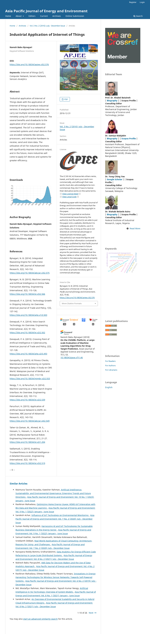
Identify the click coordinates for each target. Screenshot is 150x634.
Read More (135, 228)
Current (44, 16)
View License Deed (70, 193)
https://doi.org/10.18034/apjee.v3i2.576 (29, 64)
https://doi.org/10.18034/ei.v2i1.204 (27, 442)
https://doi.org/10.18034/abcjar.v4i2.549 (30, 421)
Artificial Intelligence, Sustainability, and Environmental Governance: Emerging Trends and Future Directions (53, 493)
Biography (112, 100)
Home (8, 16)
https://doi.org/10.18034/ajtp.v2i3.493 (28, 353)
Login (142, 2)
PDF (66, 99)
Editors (32, 16)
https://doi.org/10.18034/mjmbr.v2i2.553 (30, 378)
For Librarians (111, 370)
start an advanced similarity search (40, 619)
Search (139, 16)
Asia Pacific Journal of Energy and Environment (46, 10)
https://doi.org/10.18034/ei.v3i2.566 (27, 294)
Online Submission (74, 16)
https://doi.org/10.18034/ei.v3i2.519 (27, 463)
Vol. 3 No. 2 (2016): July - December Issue (47, 25)
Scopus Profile (128, 138)
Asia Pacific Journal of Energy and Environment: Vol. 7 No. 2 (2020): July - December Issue (55, 519)
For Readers (110, 361)
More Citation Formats (72, 303)
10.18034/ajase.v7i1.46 (71, 357)
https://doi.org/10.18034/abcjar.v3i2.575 (30, 272)
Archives (56, 16)
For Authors (110, 365)
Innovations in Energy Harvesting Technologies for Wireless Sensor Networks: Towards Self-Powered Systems (56, 577)
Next (91, 612)
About (19, 16)
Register (132, 2)
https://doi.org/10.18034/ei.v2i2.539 (27, 399)
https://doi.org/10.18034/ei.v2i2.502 (27, 332)
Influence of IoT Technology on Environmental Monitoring (60, 515)
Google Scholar (114, 179)
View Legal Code (69, 196)
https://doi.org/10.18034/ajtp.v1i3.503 (28, 315)
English (108, 387)
